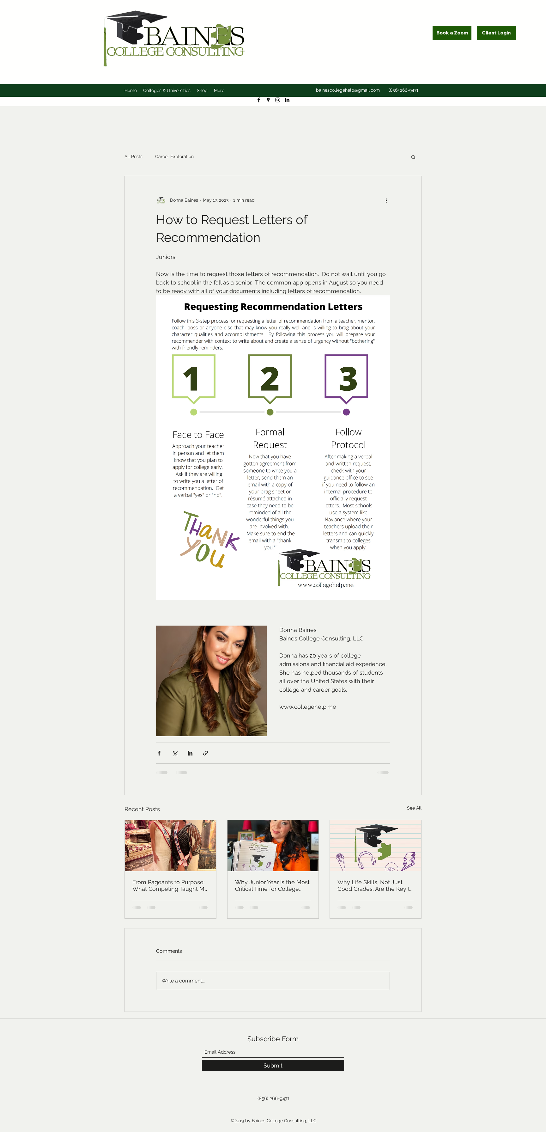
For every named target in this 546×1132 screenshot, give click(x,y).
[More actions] (386, 200)
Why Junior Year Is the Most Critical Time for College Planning (272, 885)
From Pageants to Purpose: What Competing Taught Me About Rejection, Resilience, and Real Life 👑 (170, 885)
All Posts (133, 156)
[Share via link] (206, 753)
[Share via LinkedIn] (190, 753)
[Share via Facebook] (159, 753)
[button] (413, 156)
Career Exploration (174, 156)
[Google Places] (268, 100)
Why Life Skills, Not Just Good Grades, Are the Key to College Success (375, 885)
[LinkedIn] (287, 100)
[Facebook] (259, 100)
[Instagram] (278, 100)
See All (414, 808)
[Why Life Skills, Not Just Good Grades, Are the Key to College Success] (375, 845)
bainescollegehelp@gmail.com (348, 90)
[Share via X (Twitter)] (175, 753)
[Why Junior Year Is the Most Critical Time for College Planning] (273, 845)
